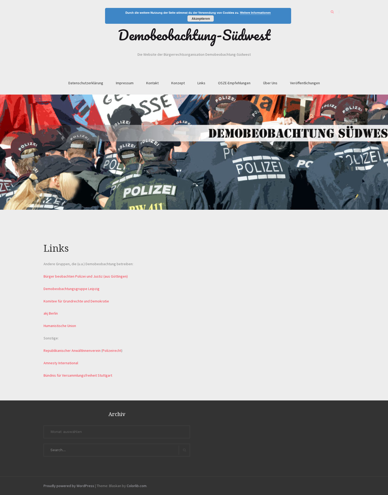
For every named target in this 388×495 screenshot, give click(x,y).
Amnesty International (61, 363)
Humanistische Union (60, 325)
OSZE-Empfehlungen (234, 83)
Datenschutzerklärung (85, 83)
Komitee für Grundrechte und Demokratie (76, 301)
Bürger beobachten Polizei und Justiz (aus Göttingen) (86, 276)
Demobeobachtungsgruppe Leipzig (72, 288)
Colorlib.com (136, 485)
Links (201, 83)
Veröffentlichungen (305, 83)
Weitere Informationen (255, 13)
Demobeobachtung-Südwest (194, 34)
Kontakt (152, 83)
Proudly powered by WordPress (69, 485)
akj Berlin (51, 313)
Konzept (178, 83)
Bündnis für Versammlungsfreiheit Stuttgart (78, 375)
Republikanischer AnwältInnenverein (72, 350)
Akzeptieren (201, 18)
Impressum (125, 83)
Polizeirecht (111, 350)
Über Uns (270, 83)
